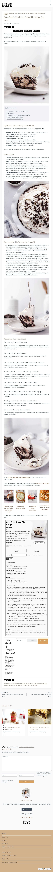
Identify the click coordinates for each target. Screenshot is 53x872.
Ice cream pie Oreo (9, 683)
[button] (6, 527)
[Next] (49, 722)
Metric (11, 558)
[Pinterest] (39, 869)
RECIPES (4, 833)
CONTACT (4, 840)
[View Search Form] (50, 1)
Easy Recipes (22, 13)
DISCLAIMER (5, 859)
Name (4, 775)
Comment (5, 756)
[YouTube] (50, 869)
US (7, 558)
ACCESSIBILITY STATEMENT (9, 862)
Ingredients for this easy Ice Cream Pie (17, 111)
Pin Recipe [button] (37, 30)
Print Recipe (29, 30)
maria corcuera (19, 683)
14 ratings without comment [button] (26, 747)
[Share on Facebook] (8, 542)
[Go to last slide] (4, 722)
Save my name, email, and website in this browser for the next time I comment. (44, 774)
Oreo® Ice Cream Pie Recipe (15, 119)
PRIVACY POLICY (6, 852)
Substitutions (10, 113)
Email (21, 775)
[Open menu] (50, 5)
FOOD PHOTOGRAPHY (8, 847)
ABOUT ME (5, 837)
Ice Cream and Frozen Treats (11, 13)
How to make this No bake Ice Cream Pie (18, 115)
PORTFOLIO (5, 843)
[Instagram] (45, 869)
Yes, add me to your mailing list (7, 781)
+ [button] (26, 555)
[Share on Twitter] (10, 542)
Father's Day (29, 13)
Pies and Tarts (41, 13)
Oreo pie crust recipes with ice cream (17, 685)
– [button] (11, 555)
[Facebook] (42, 869)
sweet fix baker (32, 685)
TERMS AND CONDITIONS (9, 855)
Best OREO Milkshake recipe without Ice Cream (13, 694)
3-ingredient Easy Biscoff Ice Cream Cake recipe (44, 507)
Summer (6, 14)
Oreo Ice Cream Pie (29, 683)
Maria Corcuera (8, 23)
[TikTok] (47, 869)
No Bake (35, 13)
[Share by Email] (11, 542)
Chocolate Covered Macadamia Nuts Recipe (41, 694)
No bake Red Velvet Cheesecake (32, 508)
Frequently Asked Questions (15, 117)
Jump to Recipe (19, 30)
